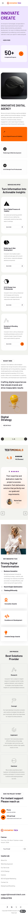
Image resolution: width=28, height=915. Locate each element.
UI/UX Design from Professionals (12, 167)
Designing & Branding (8, 886)
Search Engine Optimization (13, 587)
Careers (3, 875)
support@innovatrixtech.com (14, 818)
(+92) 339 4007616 (11, 812)
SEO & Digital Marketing (8, 878)
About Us (4, 860)
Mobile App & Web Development (12, 151)
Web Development (7, 864)
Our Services (5, 867)
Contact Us (4, 882)
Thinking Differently (10, 590)
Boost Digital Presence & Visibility (12, 133)
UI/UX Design (5, 871)
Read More (8, 227)
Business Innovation (10, 571)
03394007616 (6, 898)
